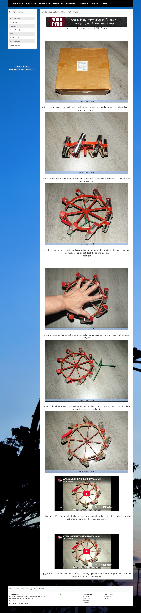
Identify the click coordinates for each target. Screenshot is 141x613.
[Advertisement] (86, 34)
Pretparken (58, 3)
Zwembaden (44, 3)
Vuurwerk (84, 3)
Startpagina (18, 3)
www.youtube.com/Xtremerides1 (86, 576)
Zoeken (104, 3)
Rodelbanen (71, 3)
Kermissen (31, 3)
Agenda (95, 3)
